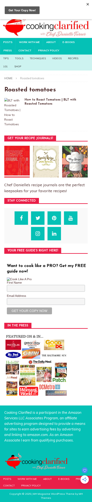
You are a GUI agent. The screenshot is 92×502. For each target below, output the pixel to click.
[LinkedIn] (54, 233)
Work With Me (29, 42)
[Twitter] (38, 218)
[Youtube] (70, 218)
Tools (19, 58)
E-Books (68, 42)
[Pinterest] (54, 218)
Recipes (73, 58)
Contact (24, 50)
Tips (6, 58)
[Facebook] (21, 218)
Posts (7, 42)
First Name (14, 282)
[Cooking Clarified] (46, 35)
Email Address (16, 295)
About (51, 42)
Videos (57, 58)
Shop (17, 66)
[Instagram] (38, 233)
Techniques (38, 58)
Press (7, 50)
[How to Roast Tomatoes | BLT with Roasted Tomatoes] (12, 112)
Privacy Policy (48, 50)
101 (5, 66)
